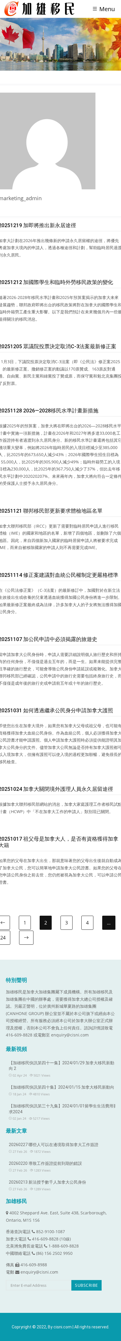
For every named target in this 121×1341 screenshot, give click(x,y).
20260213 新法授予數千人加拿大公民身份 (47, 1182)
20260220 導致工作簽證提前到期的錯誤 (45, 1163)
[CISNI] (41, 9)
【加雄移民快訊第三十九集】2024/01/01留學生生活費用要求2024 (63, 1109)
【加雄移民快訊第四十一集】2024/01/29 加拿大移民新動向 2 (61, 1065)
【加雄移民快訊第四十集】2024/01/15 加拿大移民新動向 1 (63, 1087)
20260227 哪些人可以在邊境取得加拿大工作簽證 (53, 1144)
